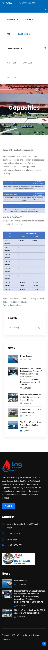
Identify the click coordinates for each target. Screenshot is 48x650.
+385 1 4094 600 (28, 3)
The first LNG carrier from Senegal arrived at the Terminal (30, 425)
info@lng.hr (9, 3)
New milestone (26, 356)
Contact (27, 62)
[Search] (38, 328)
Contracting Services (12, 305)
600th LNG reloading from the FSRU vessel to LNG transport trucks (30, 397)
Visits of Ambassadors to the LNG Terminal (30, 411)
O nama (8, 506)
